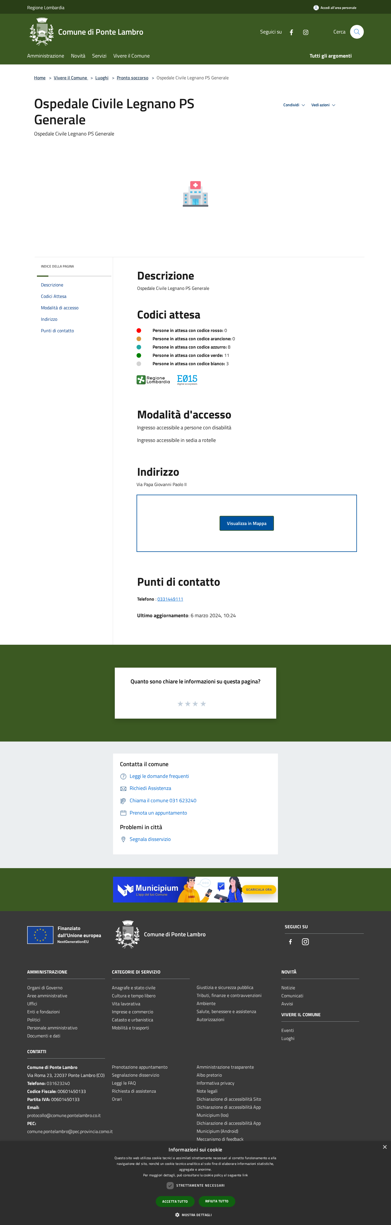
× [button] (384, 1147)
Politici (33, 1019)
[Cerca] (357, 32)
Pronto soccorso (132, 77)
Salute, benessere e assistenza (226, 1011)
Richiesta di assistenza (134, 1091)
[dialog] (195, 1183)
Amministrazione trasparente (225, 1066)
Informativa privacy (215, 1083)
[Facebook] (289, 32)
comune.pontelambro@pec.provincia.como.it (70, 1131)
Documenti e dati (43, 1035)
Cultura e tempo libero (133, 995)
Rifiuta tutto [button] (217, 1201)
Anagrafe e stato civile (133, 987)
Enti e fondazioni (43, 1011)
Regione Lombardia (45, 7)
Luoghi (101, 77)
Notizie (288, 987)
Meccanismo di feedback (220, 1139)
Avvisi (287, 1003)
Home (40, 77)
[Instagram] (303, 32)
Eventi (287, 1030)
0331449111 (170, 598)
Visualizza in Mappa (246, 523)
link (245, 1175)
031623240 (58, 1083)
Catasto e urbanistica (132, 1019)
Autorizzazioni (210, 1019)
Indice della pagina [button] (57, 266)
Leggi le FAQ (124, 1083)
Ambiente (206, 1003)
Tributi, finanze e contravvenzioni (229, 995)
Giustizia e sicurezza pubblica (225, 987)
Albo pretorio (209, 1074)
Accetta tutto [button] (175, 1201)
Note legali (207, 1091)
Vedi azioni (320, 105)
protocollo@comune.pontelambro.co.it (64, 1115)
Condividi (291, 105)
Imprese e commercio (132, 1011)
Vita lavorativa (126, 1003)
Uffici (32, 1003)
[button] (195, 1214)
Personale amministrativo (52, 1027)
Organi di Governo (44, 987)
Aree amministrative (47, 995)
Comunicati (292, 995)
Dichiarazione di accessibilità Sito (229, 1099)
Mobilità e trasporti (130, 1027)
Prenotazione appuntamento (139, 1066)
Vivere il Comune (71, 77)
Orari (117, 1099)
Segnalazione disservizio (135, 1074)
